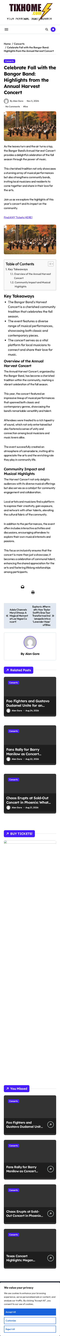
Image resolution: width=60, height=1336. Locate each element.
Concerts (9, 61)
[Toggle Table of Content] (49, 264)
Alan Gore (32, 654)
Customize (11, 1320)
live (26, 106)
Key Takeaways (18, 269)
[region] (30, 1309)
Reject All (10, 1329)
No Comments (12, 106)
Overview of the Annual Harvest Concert (32, 276)
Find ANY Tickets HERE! (18, 217)
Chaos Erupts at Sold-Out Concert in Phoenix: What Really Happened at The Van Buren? (29, 805)
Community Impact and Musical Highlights (32, 284)
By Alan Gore (16, 101)
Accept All (11, 1312)
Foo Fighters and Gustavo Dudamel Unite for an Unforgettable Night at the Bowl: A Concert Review (28, 708)
